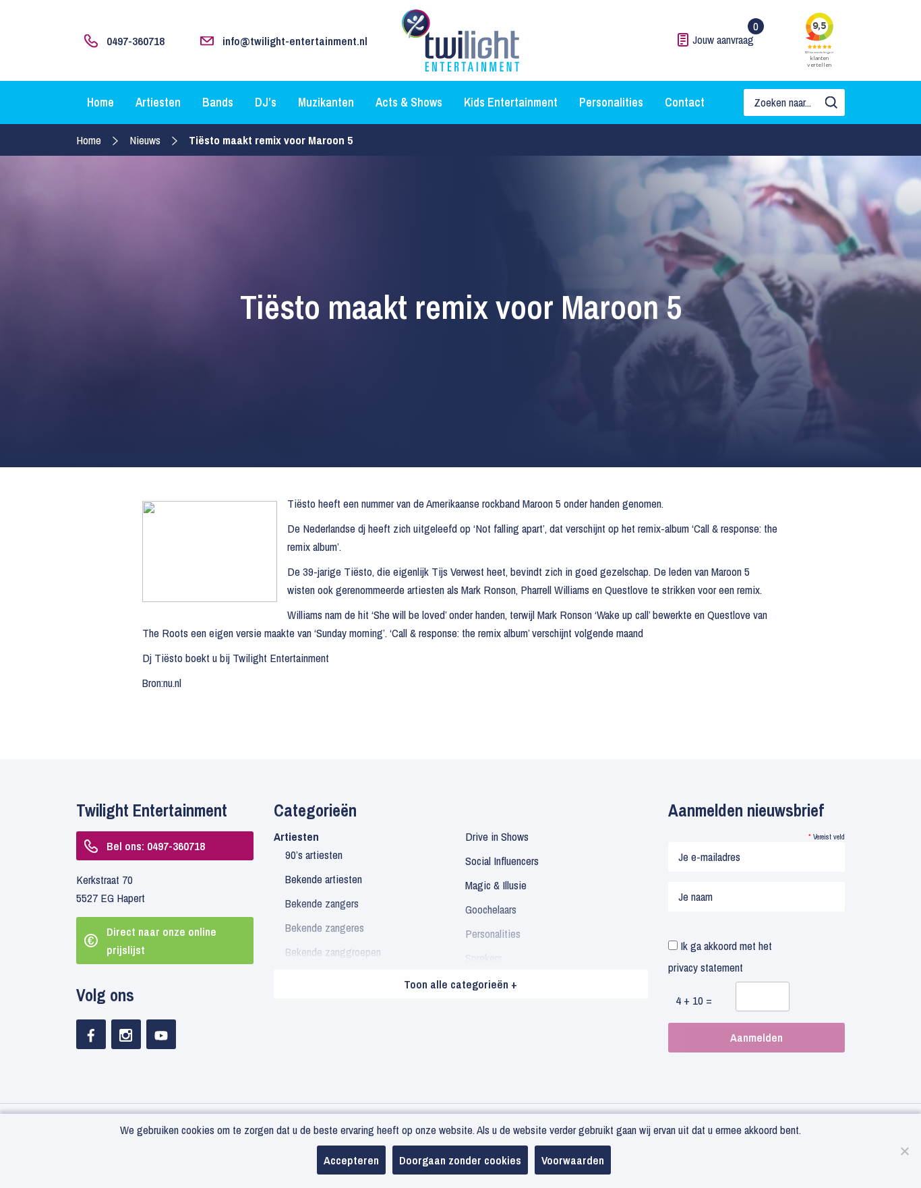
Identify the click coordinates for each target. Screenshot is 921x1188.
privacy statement (705, 967)
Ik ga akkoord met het (720, 956)
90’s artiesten (314, 854)
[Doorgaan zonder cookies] (904, 1151)
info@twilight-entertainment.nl (294, 41)
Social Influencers (502, 860)
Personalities (611, 102)
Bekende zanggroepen (333, 951)
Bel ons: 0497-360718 (156, 846)
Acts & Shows (409, 102)
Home (100, 102)
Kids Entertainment (511, 102)
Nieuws (144, 140)
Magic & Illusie (496, 885)
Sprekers (483, 958)
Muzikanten (326, 102)
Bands (217, 102)
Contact (685, 102)
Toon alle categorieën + (460, 984)
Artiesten (158, 102)
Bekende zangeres (324, 927)
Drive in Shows (497, 836)
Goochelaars (490, 909)
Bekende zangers (322, 903)
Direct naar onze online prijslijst (161, 940)
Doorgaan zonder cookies (460, 1160)
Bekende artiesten (323, 879)
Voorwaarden (572, 1160)
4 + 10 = (694, 1000)
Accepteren (351, 1160)
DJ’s (265, 102)
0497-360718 (136, 41)
